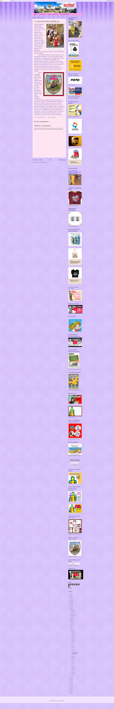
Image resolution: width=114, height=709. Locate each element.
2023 (70, 599)
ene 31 (73, 631)
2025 (70, 595)
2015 (70, 680)
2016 (70, 679)
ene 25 (73, 638)
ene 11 (73, 661)
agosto (72, 616)
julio (71, 618)
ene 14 (73, 657)
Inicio (35, 14)
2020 (70, 604)
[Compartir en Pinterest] (55, 117)
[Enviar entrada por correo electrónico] (48, 117)
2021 (70, 602)
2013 (70, 684)
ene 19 (73, 647)
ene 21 (73, 645)
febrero (72, 627)
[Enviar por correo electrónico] (50, 117)
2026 (70, 593)
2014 (70, 682)
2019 (70, 606)
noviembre (72, 611)
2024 (70, 597)
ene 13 (73, 659)
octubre (72, 613)
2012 (70, 686)
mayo (72, 622)
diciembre (72, 609)
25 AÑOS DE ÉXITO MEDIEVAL (74, 653)
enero (72, 629)
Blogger (63, 700)
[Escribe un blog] (51, 117)
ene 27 (73, 636)
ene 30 (73, 633)
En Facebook (42, 14)
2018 (70, 608)
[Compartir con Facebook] (53, 117)
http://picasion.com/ (71, 84)
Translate (76, 565)
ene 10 (73, 663)
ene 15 (73, 656)
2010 (70, 690)
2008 (70, 693)
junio (71, 620)
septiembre (72, 615)
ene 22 (73, 644)
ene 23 (73, 642)
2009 (70, 691)
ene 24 (73, 640)
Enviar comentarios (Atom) (41, 162)
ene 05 (73, 670)
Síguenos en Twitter (53, 14)
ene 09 (73, 665)
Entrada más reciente (37, 159)
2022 (70, 600)
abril (71, 624)
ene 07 (73, 667)
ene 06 (73, 668)
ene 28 (73, 634)
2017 (70, 677)
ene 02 (73, 674)
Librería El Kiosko (64, 14)
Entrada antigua (62, 159)
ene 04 (73, 672)
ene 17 (73, 649)
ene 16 (73, 651)
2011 (70, 688)
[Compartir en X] (52, 117)
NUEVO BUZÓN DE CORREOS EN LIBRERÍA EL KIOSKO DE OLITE (74, 172)
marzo (72, 626)
